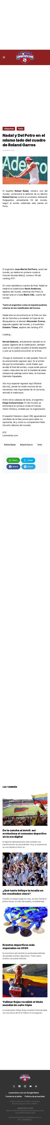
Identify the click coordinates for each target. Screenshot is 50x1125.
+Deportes (9, 129)
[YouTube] (30, 1086)
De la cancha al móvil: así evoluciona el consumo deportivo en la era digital (25, 833)
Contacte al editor (14, 1096)
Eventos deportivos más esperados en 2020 (19, 946)
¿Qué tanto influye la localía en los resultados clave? (23, 892)
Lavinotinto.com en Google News (24, 1093)
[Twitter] (14, 1086)
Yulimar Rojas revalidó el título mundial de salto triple (23, 1003)
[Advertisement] (25, 25)
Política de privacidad (35, 1096)
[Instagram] (25, 1086)
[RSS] (36, 1086)
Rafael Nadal (10, 445)
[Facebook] (19, 1086)
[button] (4, 57)
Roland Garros (26, 445)
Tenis (20, 129)
